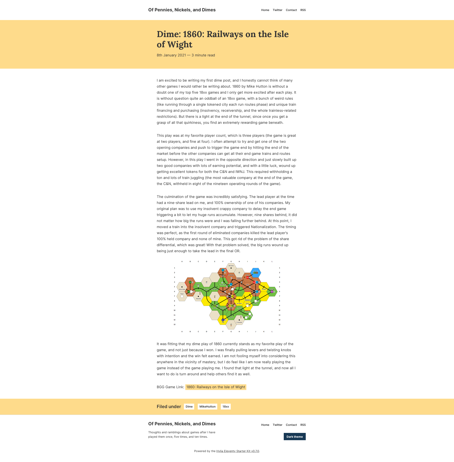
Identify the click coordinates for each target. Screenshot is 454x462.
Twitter (277, 10)
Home (265, 10)
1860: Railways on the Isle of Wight (215, 387)
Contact (291, 10)
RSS (303, 10)
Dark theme (295, 436)
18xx (226, 406)
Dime (189, 406)
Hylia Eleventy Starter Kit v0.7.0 (237, 451)
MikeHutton (208, 406)
